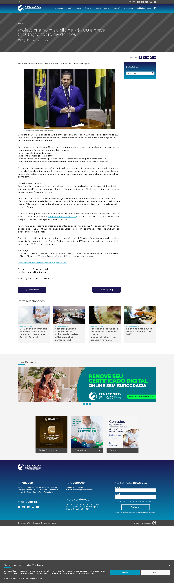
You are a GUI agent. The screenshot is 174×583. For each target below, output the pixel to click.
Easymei (113, 450)
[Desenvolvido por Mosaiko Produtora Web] (154, 523)
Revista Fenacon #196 (48, 450)
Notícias (70, 8)
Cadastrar (135, 507)
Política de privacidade (13, 578)
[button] (169, 565)
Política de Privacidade (18, 573)
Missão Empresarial (102, 8)
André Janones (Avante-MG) (62, 216)
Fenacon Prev (80, 450)
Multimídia (116, 8)
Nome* (118, 487)
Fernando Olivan (32, 41)
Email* (117, 494)
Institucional (59, 8)
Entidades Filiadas (144, 8)
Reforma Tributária (84, 8)
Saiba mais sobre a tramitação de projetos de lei (42, 263)
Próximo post (105, 290)
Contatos (132, 1)
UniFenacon (128, 8)
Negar (155, 572)
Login (19, 1)
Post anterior (33, 290)
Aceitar (125, 572)
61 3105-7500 (79, 487)
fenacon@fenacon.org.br (83, 490)
